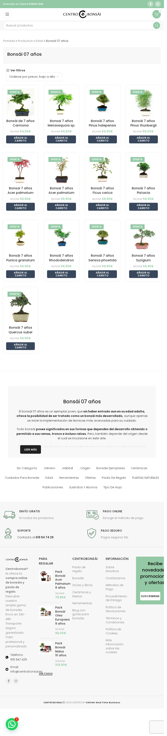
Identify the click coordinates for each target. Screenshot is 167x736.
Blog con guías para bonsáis (80, 614)
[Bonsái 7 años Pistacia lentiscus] (143, 170)
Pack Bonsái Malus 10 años (60, 649)
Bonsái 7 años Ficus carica (102, 190)
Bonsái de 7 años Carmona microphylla (20, 125)
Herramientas (82, 603)
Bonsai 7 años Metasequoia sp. (61, 123)
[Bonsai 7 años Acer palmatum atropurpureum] (20, 170)
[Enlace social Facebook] (150, 4)
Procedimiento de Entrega (116, 598)
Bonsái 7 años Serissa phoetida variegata (102, 260)
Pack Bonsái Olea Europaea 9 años (62, 615)
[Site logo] (82, 14)
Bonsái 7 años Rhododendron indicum (61, 260)
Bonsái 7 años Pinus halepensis (102, 123)
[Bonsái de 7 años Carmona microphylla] (20, 102)
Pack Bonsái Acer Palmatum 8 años (62, 580)
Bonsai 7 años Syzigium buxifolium (143, 260)
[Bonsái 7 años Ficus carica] (102, 170)
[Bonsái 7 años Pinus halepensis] (102, 102)
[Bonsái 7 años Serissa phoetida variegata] (102, 237)
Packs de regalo (79, 569)
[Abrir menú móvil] (7, 14)
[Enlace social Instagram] (158, 4)
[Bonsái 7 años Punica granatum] (20, 237)
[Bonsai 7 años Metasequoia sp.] (61, 102)
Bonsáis (78, 578)
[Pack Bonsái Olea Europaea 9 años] (45, 620)
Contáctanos (115, 578)
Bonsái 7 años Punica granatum (20, 257)
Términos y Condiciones (115, 620)
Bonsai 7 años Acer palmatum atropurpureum (20, 193)
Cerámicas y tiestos (81, 594)
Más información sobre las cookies (114, 646)
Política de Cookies (113, 631)
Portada (9, 41)
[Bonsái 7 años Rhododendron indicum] (61, 237)
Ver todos (46, 673)
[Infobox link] (28, 515)
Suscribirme (150, 596)
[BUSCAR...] (156, 25)
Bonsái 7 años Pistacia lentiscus (143, 193)
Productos (25, 41)
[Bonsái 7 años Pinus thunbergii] (143, 102)
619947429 (35, 4)
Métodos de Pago (114, 587)
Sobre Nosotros (112, 569)
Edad (39, 41)
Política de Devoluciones (115, 609)
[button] (20, 139)
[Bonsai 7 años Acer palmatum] (61, 170)
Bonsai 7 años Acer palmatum (61, 190)
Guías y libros (82, 585)
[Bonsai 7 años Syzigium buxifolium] (143, 237)
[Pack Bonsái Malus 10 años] (45, 654)
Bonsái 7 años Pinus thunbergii (143, 123)
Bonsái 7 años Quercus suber (21, 329)
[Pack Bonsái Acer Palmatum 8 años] (45, 584)
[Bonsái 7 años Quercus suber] (20, 307)
